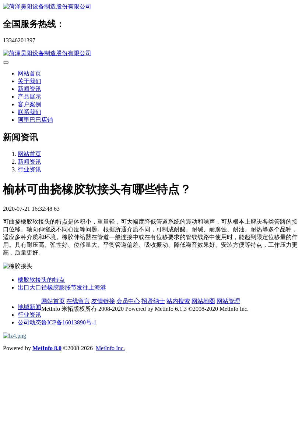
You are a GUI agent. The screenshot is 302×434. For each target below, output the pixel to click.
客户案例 (29, 104)
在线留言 (78, 301)
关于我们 (29, 81)
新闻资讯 (29, 89)
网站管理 (228, 301)
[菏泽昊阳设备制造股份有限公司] (151, 7)
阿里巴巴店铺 (35, 120)
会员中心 (128, 301)
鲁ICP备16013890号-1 (68, 322)
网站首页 (29, 73)
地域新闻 (29, 307)
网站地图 (203, 301)
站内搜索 (178, 301)
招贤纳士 (153, 301)
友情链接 (103, 301)
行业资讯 (29, 169)
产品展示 (29, 96)
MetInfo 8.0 (47, 348)
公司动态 (29, 322)
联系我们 (29, 112)
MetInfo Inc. (110, 348)
